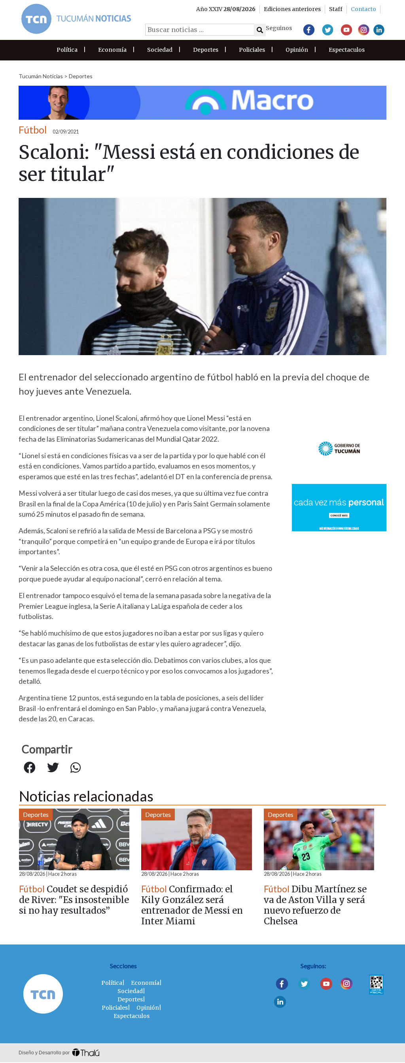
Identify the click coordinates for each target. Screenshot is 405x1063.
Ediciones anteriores (292, 9)
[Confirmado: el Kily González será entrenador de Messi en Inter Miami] (196, 839)
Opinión (297, 49)
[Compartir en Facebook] (30, 768)
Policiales (252, 49)
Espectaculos (347, 49)
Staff (336, 9)
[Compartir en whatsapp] (75, 768)
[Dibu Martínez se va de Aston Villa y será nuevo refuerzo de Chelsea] (319, 839)
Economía (112, 49)
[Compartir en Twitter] (53, 768)
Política (67, 49)
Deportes (205, 49)
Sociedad (159, 49)
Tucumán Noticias (41, 76)
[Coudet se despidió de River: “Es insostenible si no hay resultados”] (74, 839)
